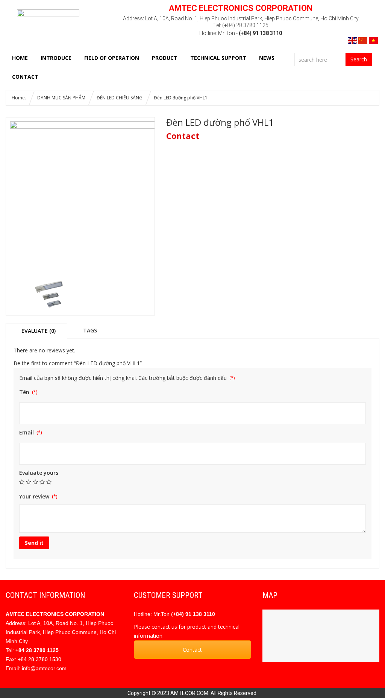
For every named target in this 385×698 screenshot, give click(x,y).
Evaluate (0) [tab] (38, 330)
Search (358, 59)
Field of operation (111, 57)
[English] (352, 40)
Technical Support (218, 57)
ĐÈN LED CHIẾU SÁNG (119, 97)
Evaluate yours (38, 472)
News (266, 57)
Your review (35, 496)
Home (20, 57)
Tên (25, 392)
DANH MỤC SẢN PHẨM (61, 97)
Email (27, 432)
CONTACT (25, 76)
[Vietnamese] (373, 40)
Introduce (56, 57)
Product (164, 57)
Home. (19, 97)
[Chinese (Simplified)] (362, 40)
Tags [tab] (90, 330)
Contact (192, 649)
